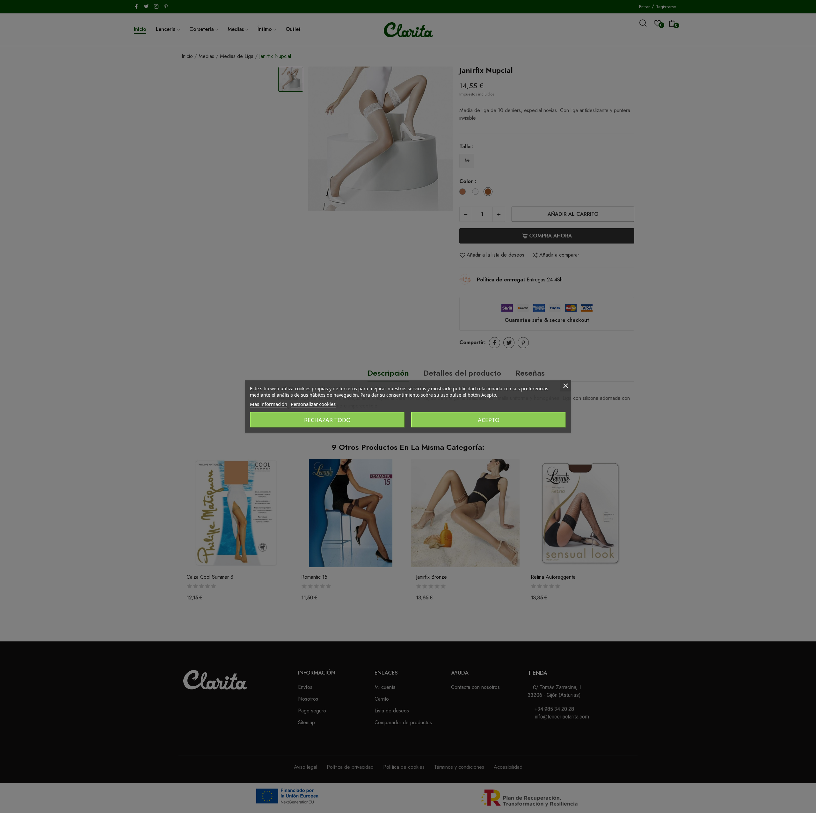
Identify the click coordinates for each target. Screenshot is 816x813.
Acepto (488, 420)
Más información (268, 404)
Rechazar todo (327, 420)
